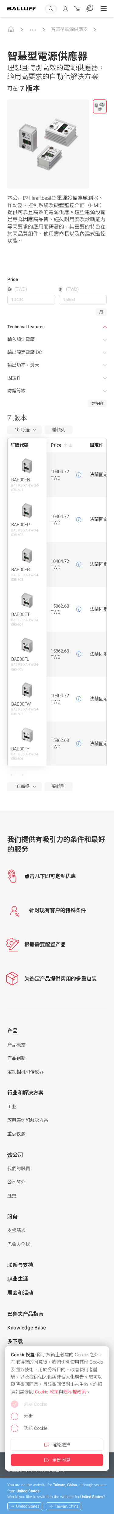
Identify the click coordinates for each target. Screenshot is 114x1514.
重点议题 (16, 1134)
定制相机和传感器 (25, 1072)
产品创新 (16, 1058)
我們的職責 (18, 1168)
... (32, 27)
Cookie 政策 (47, 1392)
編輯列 (58, 430)
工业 (11, 1106)
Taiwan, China (66, 1506)
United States (28, 1506)
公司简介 (16, 1182)
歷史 (11, 1196)
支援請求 (16, 1230)
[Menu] (104, 8)
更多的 (97, 403)
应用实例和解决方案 (27, 1120)
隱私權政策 (74, 1392)
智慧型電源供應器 (69, 29)
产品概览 (16, 1045)
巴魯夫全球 (18, 1244)
